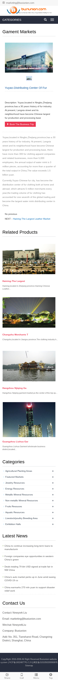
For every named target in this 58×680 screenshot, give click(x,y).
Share (7, 678)
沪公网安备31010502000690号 (43, 662)
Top (51, 678)
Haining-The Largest (13, 281)
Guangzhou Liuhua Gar (15, 441)
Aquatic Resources (14, 512)
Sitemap (29, 665)
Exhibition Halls (13, 524)
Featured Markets (14, 477)
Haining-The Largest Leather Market (31, 219)
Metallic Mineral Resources (19, 494)
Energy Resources (14, 488)
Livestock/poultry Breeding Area (21, 518)
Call (22, 678)
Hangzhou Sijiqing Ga (14, 388)
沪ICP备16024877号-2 (18, 662)
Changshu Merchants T (15, 334)
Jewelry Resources (15, 482)
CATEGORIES (11, 19)
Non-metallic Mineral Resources (21, 500)
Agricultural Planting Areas (18, 471)
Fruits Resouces (13, 506)
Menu (36, 678)
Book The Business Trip (21, 124)
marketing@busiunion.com (20, 2)
